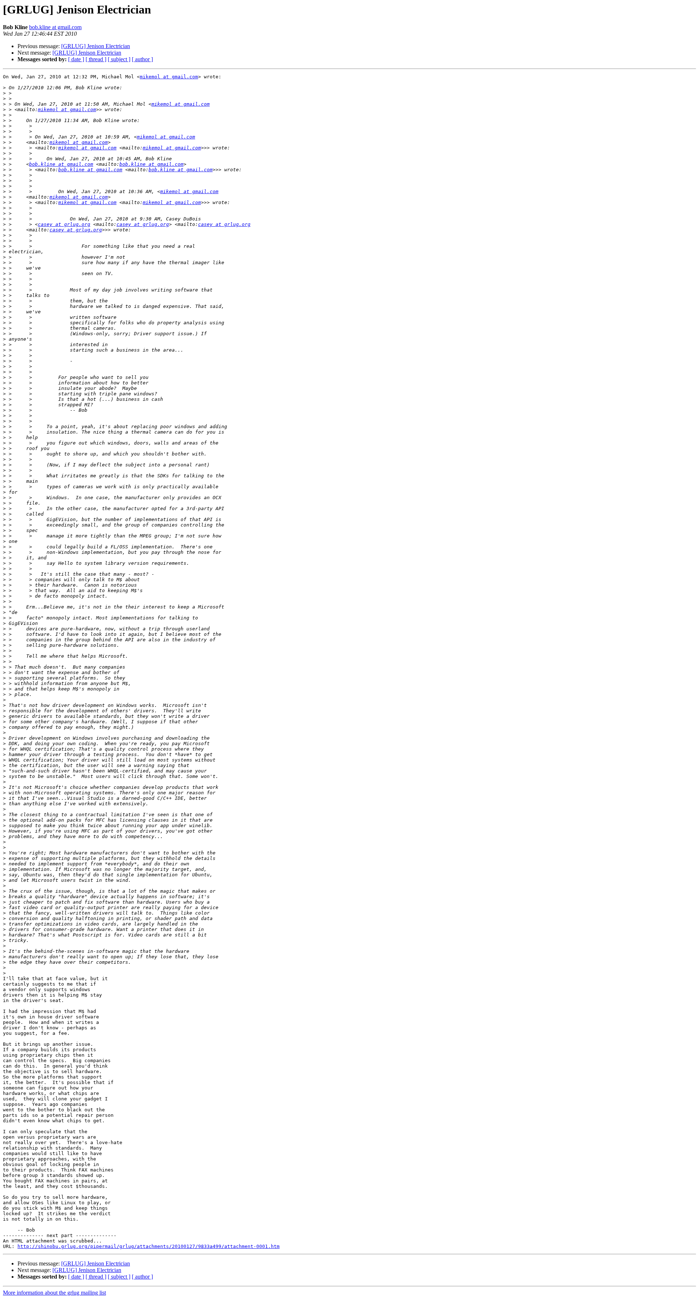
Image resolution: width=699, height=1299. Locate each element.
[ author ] (142, 59)
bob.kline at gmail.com (55, 27)
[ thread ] (96, 59)
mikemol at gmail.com (169, 76)
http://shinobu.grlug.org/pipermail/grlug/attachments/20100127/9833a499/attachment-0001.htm (148, 1246)
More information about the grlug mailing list (54, 1293)
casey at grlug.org (64, 224)
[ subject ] (119, 59)
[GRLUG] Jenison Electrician (95, 46)
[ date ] (76, 59)
